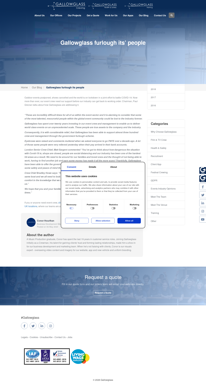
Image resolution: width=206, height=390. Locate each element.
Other (153, 221)
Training (155, 213)
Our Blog (143, 15)
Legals (24, 337)
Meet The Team (158, 196)
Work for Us (111, 15)
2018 (153, 89)
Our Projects (74, 15)
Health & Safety (158, 148)
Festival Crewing (159, 172)
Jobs (70, 337)
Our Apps (128, 15)
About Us (39, 15)
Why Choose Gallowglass (164, 131)
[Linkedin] (41, 325)
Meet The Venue (159, 204)
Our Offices (56, 15)
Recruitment (157, 156)
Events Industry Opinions (163, 188)
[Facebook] (24, 325)
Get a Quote (93, 15)
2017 (153, 97)
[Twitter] (33, 325)
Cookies (34, 337)
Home (24, 87)
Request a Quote (103, 292)
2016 (153, 105)
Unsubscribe (46, 337)
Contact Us (160, 15)
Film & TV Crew (159, 139)
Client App (156, 164)
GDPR (154, 180)
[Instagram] (50, 325)
